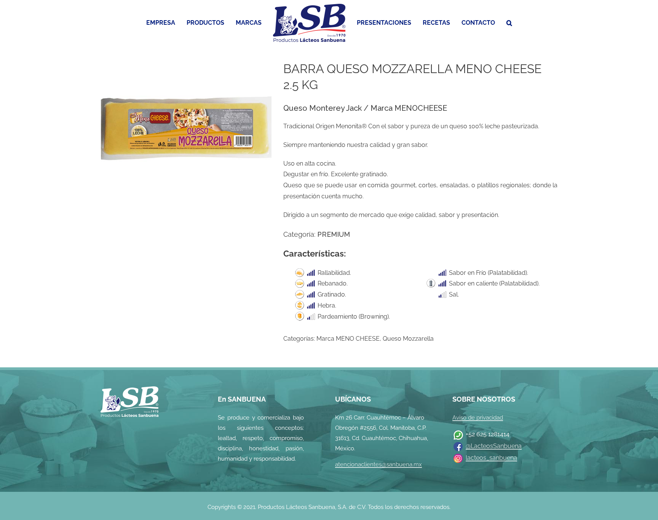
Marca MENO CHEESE (348, 338)
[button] (498, 23)
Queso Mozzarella (408, 338)
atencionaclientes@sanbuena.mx (378, 464)
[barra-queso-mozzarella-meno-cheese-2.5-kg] (186, 125)
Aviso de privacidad (477, 417)
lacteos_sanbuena (491, 457)
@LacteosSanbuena (494, 446)
